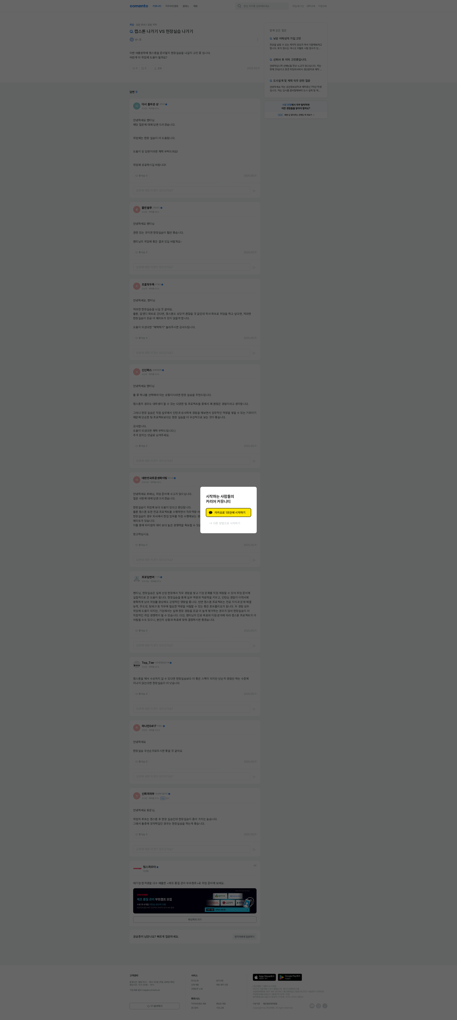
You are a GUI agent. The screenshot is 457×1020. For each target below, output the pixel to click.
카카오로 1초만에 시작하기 (230, 512)
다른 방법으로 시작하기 (226, 523)
